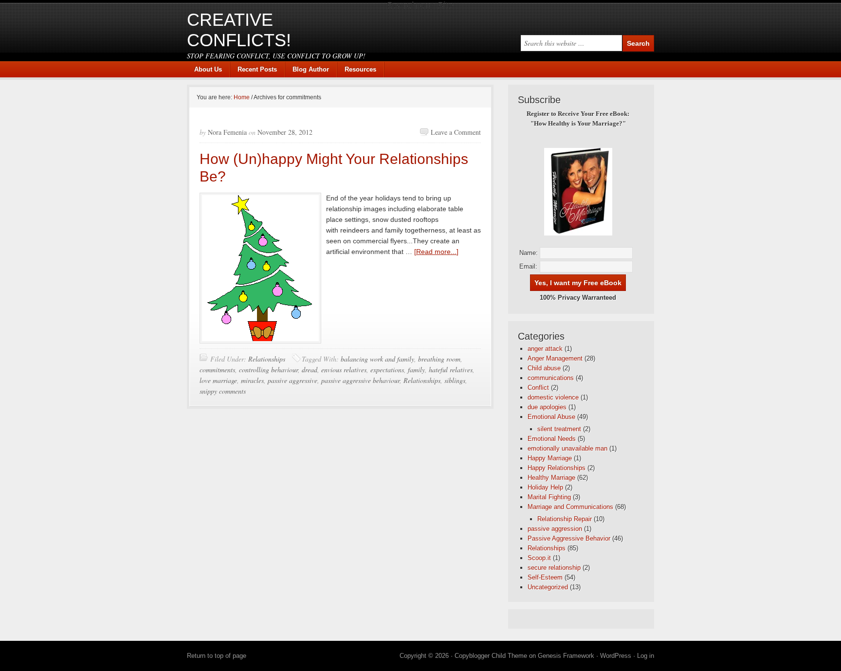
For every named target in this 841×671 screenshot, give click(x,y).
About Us (208, 69)
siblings (454, 380)
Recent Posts (257, 69)
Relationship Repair (564, 519)
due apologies (547, 407)
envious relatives (343, 369)
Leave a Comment (456, 132)
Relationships (266, 358)
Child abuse (544, 368)
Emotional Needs (552, 438)
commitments (217, 369)
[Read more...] (436, 251)
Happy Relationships (556, 468)
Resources (360, 69)
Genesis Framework (566, 655)
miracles (252, 380)
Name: (528, 252)
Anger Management (555, 358)
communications (551, 377)
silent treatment (559, 429)
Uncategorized (548, 587)
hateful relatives (451, 369)
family (416, 369)
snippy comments (223, 391)
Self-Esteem (545, 577)
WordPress (615, 655)
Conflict (538, 387)
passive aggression (555, 528)
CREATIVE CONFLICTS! (239, 30)
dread (309, 369)
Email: (528, 266)
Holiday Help (545, 487)
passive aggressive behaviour (360, 380)
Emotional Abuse (551, 416)
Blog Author (307, 69)
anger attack (545, 348)
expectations (387, 369)
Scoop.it (539, 558)
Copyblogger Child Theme (491, 655)
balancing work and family (377, 358)
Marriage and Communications (570, 506)
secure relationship (554, 567)
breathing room (439, 358)
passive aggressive (292, 380)
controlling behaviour (268, 369)
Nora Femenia (227, 132)
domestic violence (553, 397)
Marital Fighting (549, 497)
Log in (645, 655)
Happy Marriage (550, 458)
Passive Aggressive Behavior (569, 538)
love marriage (218, 380)
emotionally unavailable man (567, 448)
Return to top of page (216, 655)
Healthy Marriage (551, 477)
